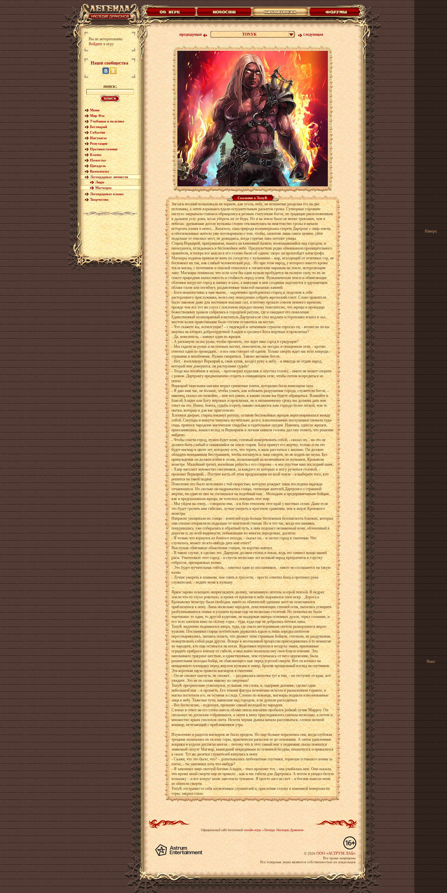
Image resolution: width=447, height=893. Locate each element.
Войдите (95, 44)
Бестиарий (98, 127)
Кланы (95, 155)
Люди (99, 182)
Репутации (98, 143)
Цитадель (98, 166)
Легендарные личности (109, 177)
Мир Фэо (97, 116)
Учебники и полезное (107, 121)
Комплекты (99, 171)
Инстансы (98, 138)
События (97, 132)
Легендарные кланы (107, 194)
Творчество (99, 199)
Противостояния (103, 149)
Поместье (98, 160)
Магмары (103, 188)
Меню (94, 110)
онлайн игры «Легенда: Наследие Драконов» (274, 830)
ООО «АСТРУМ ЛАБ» (335, 853)
